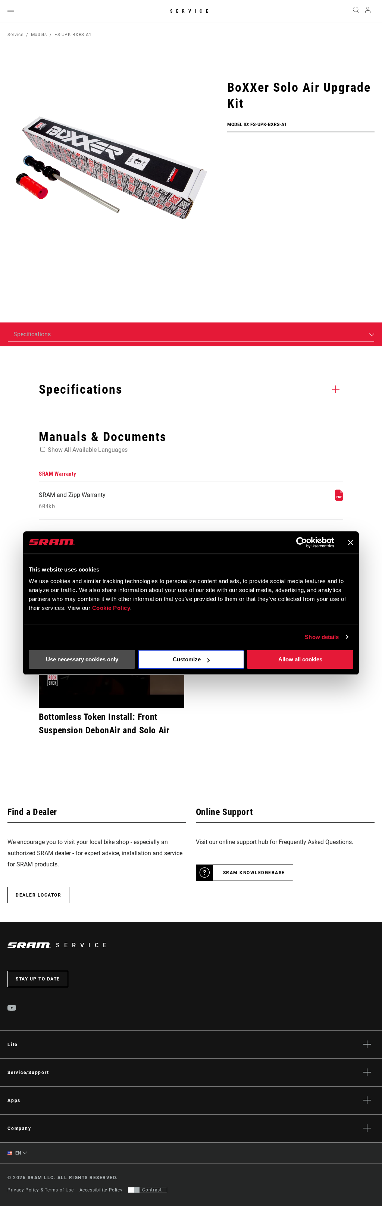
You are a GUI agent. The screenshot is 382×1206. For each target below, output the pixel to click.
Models (39, 34)
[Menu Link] (10, 11)
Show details (322, 637)
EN (17, 1153)
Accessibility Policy (101, 1190)
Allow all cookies (300, 659)
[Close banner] (350, 542)
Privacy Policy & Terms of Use (40, 1190)
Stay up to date (38, 979)
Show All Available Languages (88, 449)
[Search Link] (356, 11)
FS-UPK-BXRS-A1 (73, 34)
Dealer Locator (38, 895)
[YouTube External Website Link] (11, 1008)
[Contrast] (134, 1190)
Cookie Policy (111, 608)
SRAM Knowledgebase (254, 872)
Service (191, 11)
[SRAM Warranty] (339, 498)
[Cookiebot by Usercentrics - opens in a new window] (301, 542)
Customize (187, 659)
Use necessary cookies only (82, 659)
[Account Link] (368, 11)
